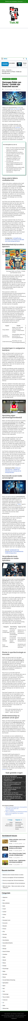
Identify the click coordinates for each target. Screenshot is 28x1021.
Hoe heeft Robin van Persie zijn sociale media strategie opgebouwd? (12, 789)
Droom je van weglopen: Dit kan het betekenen (13, 877)
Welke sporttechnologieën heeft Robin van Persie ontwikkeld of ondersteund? (12, 784)
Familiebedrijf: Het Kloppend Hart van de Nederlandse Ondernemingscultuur (14, 551)
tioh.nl (14, 22)
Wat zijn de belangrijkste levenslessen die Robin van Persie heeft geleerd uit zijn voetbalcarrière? (12, 778)
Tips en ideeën (6, 997)
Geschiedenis (6, 940)
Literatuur (5, 954)
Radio (4, 971)
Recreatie (5, 974)
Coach (4, 908)
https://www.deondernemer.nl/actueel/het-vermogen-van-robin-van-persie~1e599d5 (16, 808)
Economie (13, 79)
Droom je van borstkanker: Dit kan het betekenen (14, 883)
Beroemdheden (6, 79)
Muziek (4, 960)
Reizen (4, 977)
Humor (4, 945)
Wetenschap (5, 1008)
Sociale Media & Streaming (9, 980)
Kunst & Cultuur (6, 951)
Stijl (4, 988)
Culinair (4, 911)
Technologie (5, 994)
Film (4, 931)
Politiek (4, 965)
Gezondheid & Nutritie (8, 943)
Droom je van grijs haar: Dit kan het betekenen (13, 880)
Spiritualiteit (5, 982)
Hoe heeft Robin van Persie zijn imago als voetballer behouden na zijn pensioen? (12, 798)
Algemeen (5, 897)
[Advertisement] (14, 43)
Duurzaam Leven (6, 920)
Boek (4, 906)
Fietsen (4, 928)
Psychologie (5, 968)
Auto (4, 900)
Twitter (19, 504)
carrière (19, 107)
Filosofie (5, 934)
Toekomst (5, 1000)
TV (3, 1002)
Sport (4, 985)
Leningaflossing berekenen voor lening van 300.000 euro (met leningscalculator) (14, 239)
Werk (4, 1005)
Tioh (11, 843)
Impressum (14, 1018)
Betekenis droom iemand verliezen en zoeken (12, 1)
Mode (4, 957)
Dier (4, 917)
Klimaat (4, 948)
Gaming (4, 937)
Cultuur (4, 914)
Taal (4, 991)
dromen (4, 769)
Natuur (4, 962)
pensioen (17, 127)
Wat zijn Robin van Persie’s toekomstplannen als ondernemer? (13, 793)
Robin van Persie (14, 109)
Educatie (5, 926)
